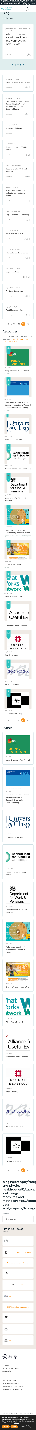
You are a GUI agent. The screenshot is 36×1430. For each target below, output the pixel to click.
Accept (6, 1426)
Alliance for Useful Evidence (17, 253)
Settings (23, 1426)
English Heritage (12, 272)
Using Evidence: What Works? (18, 82)
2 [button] (15, 64)
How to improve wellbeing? (12, 1389)
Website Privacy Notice (11, 1368)
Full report (7, 373)
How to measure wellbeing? (12, 1386)
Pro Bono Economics (14, 291)
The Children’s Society (14, 310)
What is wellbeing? (9, 1380)
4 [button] (20, 64)
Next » (32, 324)
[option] (18, 41)
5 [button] (23, 64)
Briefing (6, 567)
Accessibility (7, 1371)
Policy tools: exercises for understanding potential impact (16, 193)
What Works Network (14, 234)
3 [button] (18, 64)
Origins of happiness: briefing (17, 215)
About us (5, 1365)
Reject (14, 1426)
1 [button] (12, 64)
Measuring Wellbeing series (23, 536)
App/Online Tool (9, 536)
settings (16, 1423)
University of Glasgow (14, 128)
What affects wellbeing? (11, 1383)
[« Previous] (3, 324)
